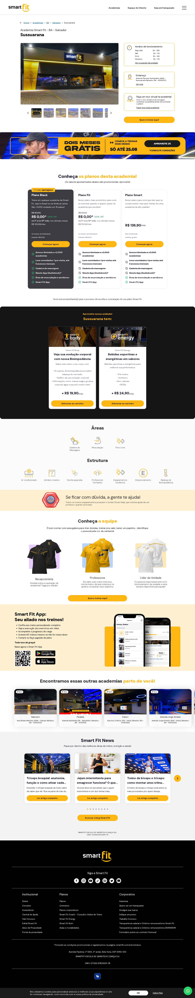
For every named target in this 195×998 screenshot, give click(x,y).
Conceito (26, 905)
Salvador (56, 22)
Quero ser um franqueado (131, 905)
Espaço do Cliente (137, 8)
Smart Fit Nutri (66, 923)
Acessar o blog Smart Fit (97, 818)
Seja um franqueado (164, 8)
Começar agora (51, 244)
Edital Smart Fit (29, 923)
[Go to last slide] (28, 113)
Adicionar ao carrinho (72, 403)
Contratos (64, 905)
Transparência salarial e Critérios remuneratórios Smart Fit (146, 923)
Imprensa (123, 901)
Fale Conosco (28, 919)
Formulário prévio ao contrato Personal (137, 932)
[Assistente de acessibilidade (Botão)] (97, 976)
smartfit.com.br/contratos (128, 945)
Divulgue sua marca (128, 910)
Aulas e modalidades (69, 928)
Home (26, 22)
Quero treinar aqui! (149, 120)
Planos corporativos (69, 910)
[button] (36, 113)
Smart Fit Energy (67, 919)
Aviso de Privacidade (32, 928)
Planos (63, 901)
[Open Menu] (184, 8)
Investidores (28, 910)
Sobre (25, 901)
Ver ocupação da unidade (146, 63)
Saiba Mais (158, 993)
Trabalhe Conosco (127, 919)
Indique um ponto (127, 914)
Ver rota (139, 84)
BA (48, 22)
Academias (114, 8)
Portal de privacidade (32, 932)
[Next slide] (111, 113)
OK (138, 993)
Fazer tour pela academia (147, 108)
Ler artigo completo (47, 798)
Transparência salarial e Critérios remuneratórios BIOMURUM (147, 928)
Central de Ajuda (30, 914)
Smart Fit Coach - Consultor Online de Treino (81, 914)
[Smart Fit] (19, 8)
